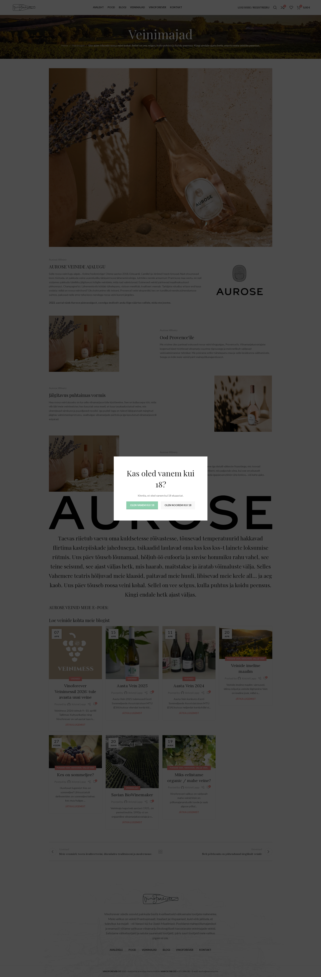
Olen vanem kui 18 (142, 505)
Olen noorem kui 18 (177, 505)
